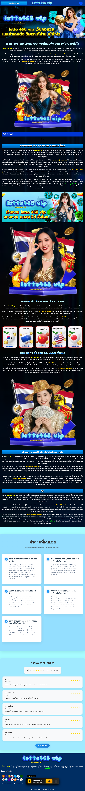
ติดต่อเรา (19, 784)
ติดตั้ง (49, 781)
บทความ (9, 784)
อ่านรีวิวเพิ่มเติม (42, 745)
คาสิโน (14, 784)
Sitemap (25, 784)
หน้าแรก (3, 784)
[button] (81, 3)
